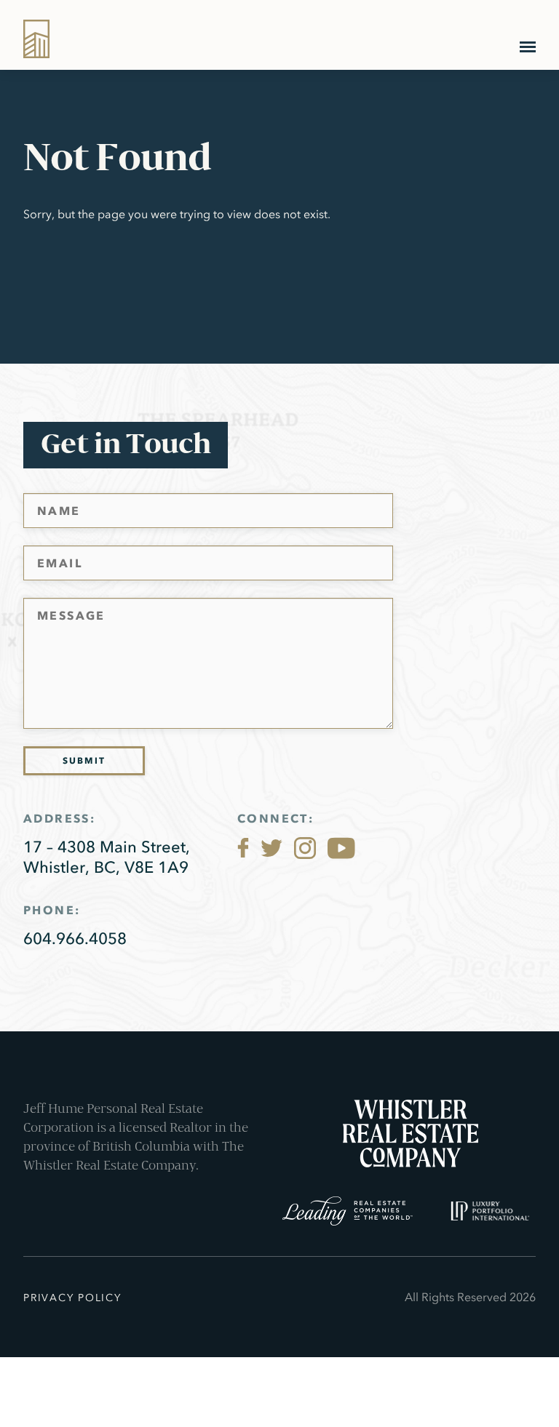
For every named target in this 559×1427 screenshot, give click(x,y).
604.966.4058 (75, 938)
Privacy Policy (72, 1298)
